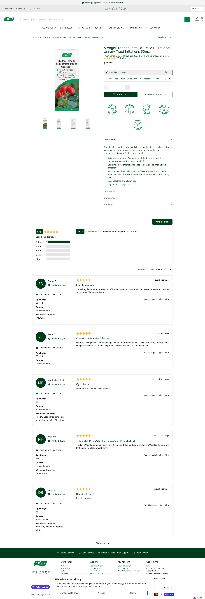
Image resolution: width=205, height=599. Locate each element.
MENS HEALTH (45, 37)
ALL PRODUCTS (49, 28)
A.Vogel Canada (44, 595)
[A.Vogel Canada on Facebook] (110, 8)
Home (35, 37)
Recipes (37, 9)
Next (170, 37)
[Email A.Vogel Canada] (106, 8)
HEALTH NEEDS (65, 28)
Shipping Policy (95, 568)
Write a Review (162, 222)
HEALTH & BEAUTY (116, 28)
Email (148, 566)
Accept (101, 593)
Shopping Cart (123, 568)
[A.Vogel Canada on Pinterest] (117, 8)
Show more (101, 543)
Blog (29, 9)
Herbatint (64, 573)
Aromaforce (65, 568)
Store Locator (8, 9)
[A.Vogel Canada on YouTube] (124, 8)
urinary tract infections (146, 150)
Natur (63, 571)
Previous (162, 37)
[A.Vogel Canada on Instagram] (113, 8)
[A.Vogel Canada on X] (120, 8)
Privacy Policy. (95, 586)
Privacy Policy (94, 571)
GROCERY (97, 28)
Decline (132, 593)
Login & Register (124, 566)
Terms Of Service (96, 573)
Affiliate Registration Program (129, 571)
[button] (116, 58)
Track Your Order (96, 566)
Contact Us (20, 9)
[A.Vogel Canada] (9, 19)
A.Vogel (64, 566)
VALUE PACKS (84, 28)
